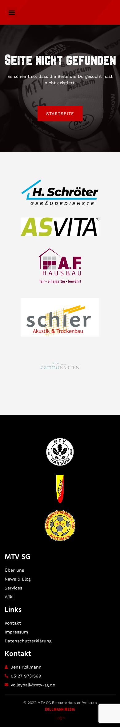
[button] (12, 12)
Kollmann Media (60, 709)
